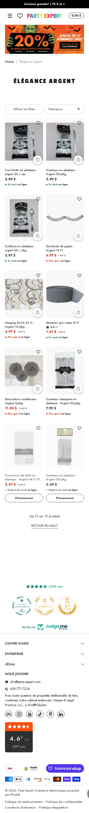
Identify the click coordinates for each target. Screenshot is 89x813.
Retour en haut (44, 526)
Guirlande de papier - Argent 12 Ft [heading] (60, 248)
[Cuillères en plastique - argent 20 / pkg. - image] (24, 218)
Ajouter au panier (37, 159)
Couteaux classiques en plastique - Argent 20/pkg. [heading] (63, 401)
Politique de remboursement (23, 802)
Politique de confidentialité (64, 802)
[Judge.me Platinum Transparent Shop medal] (21, 605)
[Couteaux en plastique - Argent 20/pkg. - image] (65, 141)
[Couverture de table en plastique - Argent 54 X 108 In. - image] (24, 447)
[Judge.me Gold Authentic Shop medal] (44, 605)
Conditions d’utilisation (20, 808)
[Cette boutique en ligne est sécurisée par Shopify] (30, 768)
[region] (44, 4)
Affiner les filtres (24, 109)
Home (9, 61)
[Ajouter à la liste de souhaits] (38, 122)
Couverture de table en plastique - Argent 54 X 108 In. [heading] (23, 478)
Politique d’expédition (53, 808)
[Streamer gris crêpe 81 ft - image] (65, 294)
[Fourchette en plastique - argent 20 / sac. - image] (24, 141)
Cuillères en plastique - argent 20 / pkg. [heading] (20, 248)
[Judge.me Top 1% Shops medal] (67, 605)
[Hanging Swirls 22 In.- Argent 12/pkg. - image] (24, 294)
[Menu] (10, 16)
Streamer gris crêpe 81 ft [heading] (62, 323)
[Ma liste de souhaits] (20, 15)
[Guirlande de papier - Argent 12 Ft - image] (65, 218)
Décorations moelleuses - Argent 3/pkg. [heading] (21, 401)
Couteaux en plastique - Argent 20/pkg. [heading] (61, 172)
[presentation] (24, 171)
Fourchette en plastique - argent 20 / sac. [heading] (21, 172)
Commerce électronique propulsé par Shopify (42, 792)
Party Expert (25, 790)
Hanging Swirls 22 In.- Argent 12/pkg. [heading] (19, 325)
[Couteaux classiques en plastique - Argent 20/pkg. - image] (65, 370)
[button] (75, 15)
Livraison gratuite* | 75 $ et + (44, 4)
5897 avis (19, 747)
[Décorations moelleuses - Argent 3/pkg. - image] (24, 370)
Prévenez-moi (24, 498)
